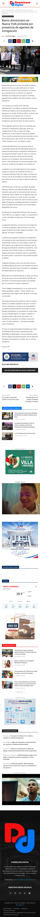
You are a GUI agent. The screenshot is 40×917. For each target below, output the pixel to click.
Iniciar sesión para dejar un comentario (20, 370)
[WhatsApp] (23, 41)
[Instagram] (20, 574)
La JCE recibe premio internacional (25, 433)
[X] (14, 41)
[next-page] (6, 443)
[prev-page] (3, 443)
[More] (32, 41)
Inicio (3, 10)
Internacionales (10, 10)
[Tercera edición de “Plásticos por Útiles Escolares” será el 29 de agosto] (7, 674)
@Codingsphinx (20, 905)
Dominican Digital (10, 36)
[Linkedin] (28, 41)
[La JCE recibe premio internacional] (7, 436)
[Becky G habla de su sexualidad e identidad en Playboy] (7, 664)
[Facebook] (10, 41)
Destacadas (5, 419)
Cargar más (19, 692)
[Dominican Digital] (3, 36)
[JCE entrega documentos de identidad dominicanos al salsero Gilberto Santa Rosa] (7, 416)
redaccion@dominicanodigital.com (24, 880)
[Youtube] (29, 893)
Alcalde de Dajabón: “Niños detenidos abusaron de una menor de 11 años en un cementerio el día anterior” (19, 766)
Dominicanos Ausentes (22, 10)
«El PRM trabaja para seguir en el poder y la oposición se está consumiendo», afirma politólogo (20, 757)
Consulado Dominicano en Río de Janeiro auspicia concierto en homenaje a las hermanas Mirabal (24, 425)
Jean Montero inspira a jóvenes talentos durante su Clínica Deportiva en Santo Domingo (25, 652)
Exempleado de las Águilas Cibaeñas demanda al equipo (32, 399)
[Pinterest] (19, 41)
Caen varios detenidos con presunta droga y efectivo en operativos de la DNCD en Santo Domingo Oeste (25, 683)
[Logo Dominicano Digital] (20, 3)
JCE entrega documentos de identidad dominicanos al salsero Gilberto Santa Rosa (25, 415)
